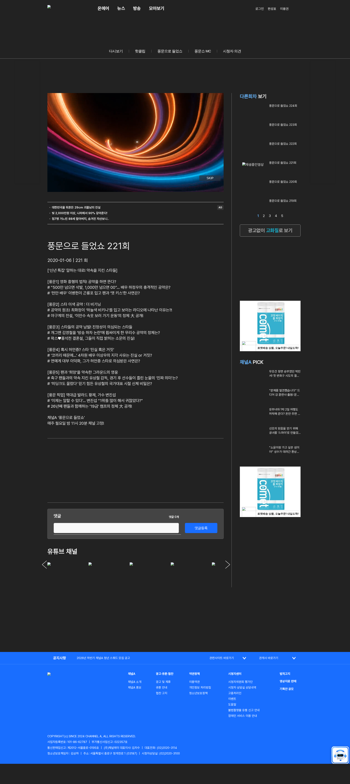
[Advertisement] (27, 121)
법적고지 (285, 674)
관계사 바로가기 (268, 658)
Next (228, 565)
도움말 (232, 704)
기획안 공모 (287, 689)
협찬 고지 (161, 693)
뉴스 (121, 8)
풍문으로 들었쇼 (169, 51)
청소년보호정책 (198, 693)
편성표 (272, 9)
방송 (137, 8)
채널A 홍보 (134, 687)
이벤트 (232, 699)
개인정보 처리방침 (200, 687)
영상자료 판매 (288, 681)
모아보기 (156, 8)
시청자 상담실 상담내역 (242, 687)
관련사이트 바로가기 (221, 658)
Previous (44, 565)
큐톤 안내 (161, 687)
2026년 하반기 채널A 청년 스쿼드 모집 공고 (103, 658)
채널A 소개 (134, 682)
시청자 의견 (232, 51)
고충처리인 (234, 693)
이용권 (284, 9)
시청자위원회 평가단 (240, 682)
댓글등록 (201, 528)
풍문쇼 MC (202, 51)
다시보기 (116, 51)
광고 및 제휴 (163, 682)
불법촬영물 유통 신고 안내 (244, 710)
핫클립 (140, 51)
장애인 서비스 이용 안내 (242, 716)
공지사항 (59, 658)
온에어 (103, 8)
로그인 (259, 9)
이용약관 (194, 682)
